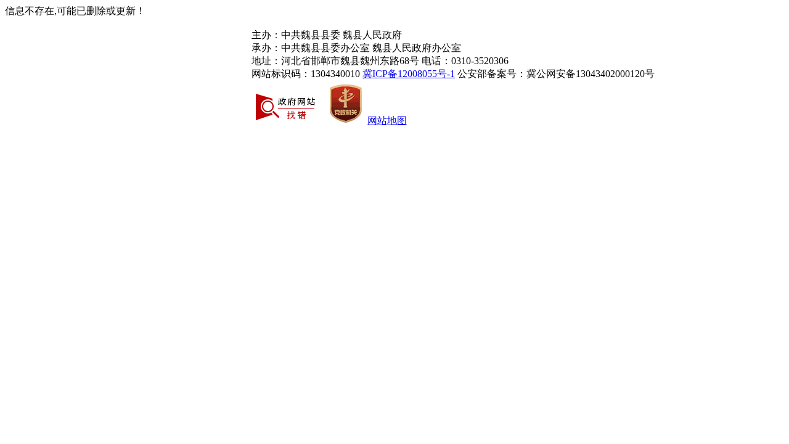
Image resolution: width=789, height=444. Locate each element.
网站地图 (387, 120)
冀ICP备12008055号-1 (408, 73)
